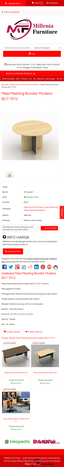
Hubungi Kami (14, 251)
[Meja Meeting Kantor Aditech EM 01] (16, 402)
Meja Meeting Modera (34, 210)
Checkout (53, 3)
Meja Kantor (15, 84)
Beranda (5, 84)
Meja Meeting (51, 207)
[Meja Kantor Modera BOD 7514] (45, 356)
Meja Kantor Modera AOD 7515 (16, 373)
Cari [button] (33, 54)
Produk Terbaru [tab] (35, 332)
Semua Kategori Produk (19, 74)
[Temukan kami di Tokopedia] (17, 441)
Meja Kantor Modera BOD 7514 (45, 373)
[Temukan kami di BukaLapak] (46, 441)
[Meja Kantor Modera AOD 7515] (16, 356)
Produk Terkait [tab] (13, 332)
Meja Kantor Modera (30, 84)
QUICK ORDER (50, 228)
